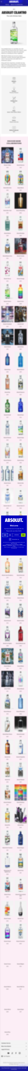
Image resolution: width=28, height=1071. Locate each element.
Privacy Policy (10, 545)
